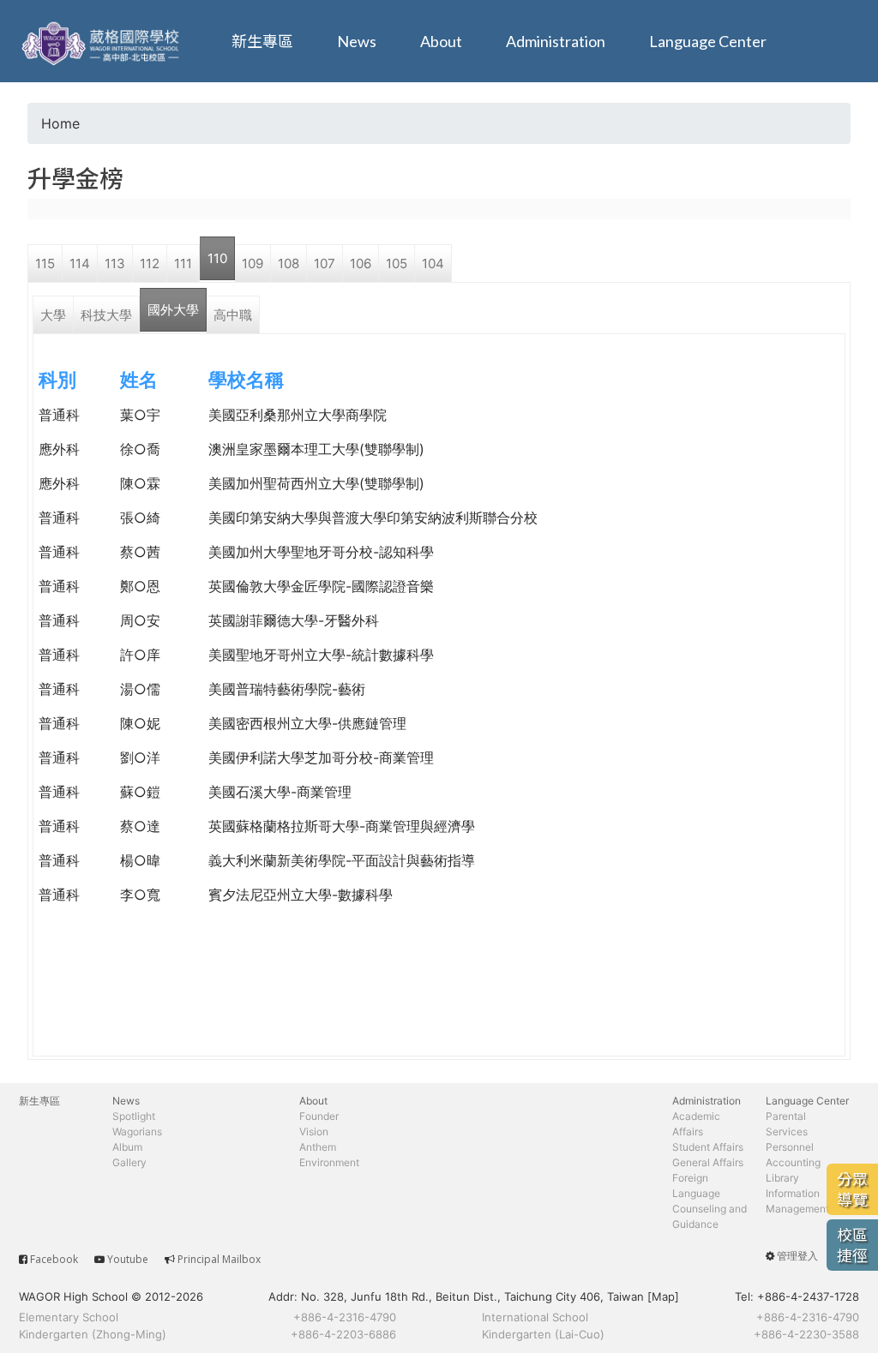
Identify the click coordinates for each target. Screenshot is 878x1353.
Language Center (708, 41)
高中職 (232, 315)
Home (60, 123)
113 (115, 263)
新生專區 (262, 41)
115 (45, 263)
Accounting (793, 1162)
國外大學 (173, 310)
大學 (53, 315)
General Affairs (707, 1162)
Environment (329, 1162)
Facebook (54, 1259)
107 (324, 263)
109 (252, 263)
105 (396, 263)
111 (183, 263)
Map (663, 1296)
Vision (313, 1131)
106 (360, 263)
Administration (555, 41)
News (356, 41)
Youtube (127, 1259)
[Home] (103, 41)
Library (782, 1177)
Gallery (129, 1162)
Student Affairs (707, 1146)
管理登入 (797, 1255)
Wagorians (137, 1131)
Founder (319, 1116)
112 (149, 263)
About (441, 41)
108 (288, 263)
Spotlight (133, 1116)
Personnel (790, 1146)
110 (217, 258)
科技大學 (106, 315)
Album (127, 1146)
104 (433, 263)
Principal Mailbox (219, 1259)
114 (79, 263)
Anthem (317, 1146)
